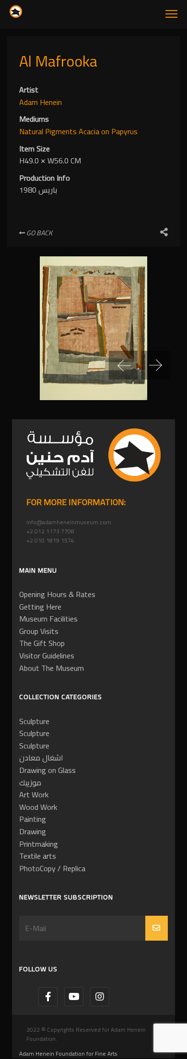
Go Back (38, 233)
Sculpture (34, 721)
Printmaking (38, 844)
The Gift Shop (42, 643)
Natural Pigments (49, 131)
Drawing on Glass (47, 770)
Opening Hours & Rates (57, 594)
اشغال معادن (41, 757)
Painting (32, 819)
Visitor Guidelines (46, 655)
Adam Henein (40, 102)
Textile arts (37, 856)
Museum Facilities (48, 618)
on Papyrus (119, 131)
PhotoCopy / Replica (52, 868)
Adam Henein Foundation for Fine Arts (68, 1053)
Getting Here (40, 606)
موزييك (30, 782)
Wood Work (38, 807)
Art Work (33, 794)
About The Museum (51, 668)
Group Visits (38, 631)
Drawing (32, 831)
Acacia (90, 131)
